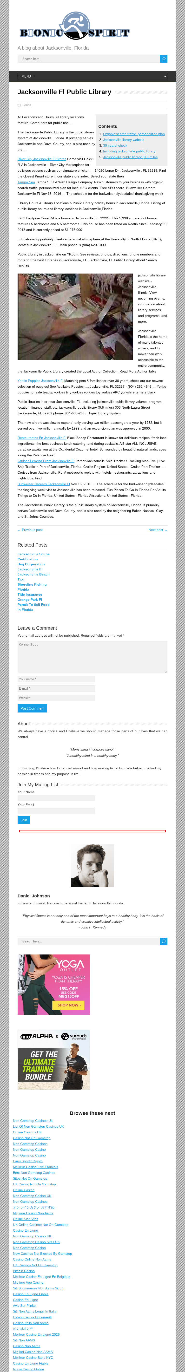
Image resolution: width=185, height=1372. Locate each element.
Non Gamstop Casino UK (32, 1196)
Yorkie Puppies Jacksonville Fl (40, 381)
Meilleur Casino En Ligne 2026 (36, 1334)
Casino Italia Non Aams (30, 1323)
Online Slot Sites (25, 1219)
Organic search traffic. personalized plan (134, 134)
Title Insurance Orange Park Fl (30, 597)
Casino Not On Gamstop (31, 1138)
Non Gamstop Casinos (30, 1144)
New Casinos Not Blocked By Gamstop (42, 1253)
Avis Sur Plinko (24, 1305)
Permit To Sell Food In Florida (34, 607)
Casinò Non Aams (26, 1346)
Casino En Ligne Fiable (30, 1294)
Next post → (158, 530)
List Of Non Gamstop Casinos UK (38, 1126)
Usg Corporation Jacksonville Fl (31, 566)
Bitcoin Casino (24, 1271)
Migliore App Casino (28, 1282)
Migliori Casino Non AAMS (33, 1352)
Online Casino (23, 1190)
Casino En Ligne (25, 1230)
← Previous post (30, 530)
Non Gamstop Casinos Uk (33, 1121)
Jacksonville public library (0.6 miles (130, 157)
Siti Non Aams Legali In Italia (34, 1311)
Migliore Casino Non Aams (33, 1213)
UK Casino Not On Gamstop (34, 1184)
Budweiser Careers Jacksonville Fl (44, 484)
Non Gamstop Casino (29, 1149)
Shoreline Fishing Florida (32, 586)
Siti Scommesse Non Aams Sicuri (38, 1288)
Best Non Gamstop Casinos (34, 1173)
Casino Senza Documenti (32, 1317)
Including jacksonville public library (129, 151)
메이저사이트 (23, 1329)
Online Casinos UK (27, 1132)
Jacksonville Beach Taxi (34, 576)
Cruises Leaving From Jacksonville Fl (46, 461)
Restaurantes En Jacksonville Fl (42, 438)
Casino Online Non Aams (32, 1259)
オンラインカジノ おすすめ (33, 1207)
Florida (26, 105)
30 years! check (115, 145)
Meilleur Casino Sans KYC (33, 1357)
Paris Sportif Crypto (28, 1161)
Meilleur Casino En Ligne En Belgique (41, 1277)
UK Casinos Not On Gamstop (35, 1265)
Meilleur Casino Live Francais (35, 1167)
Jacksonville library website (123, 140)
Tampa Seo (26, 182)
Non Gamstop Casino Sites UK (36, 1242)
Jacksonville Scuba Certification (34, 556)
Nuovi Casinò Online (28, 1369)
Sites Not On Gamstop (30, 1178)
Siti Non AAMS (24, 1340)
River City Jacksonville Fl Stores (42, 159)
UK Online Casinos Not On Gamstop (40, 1225)
